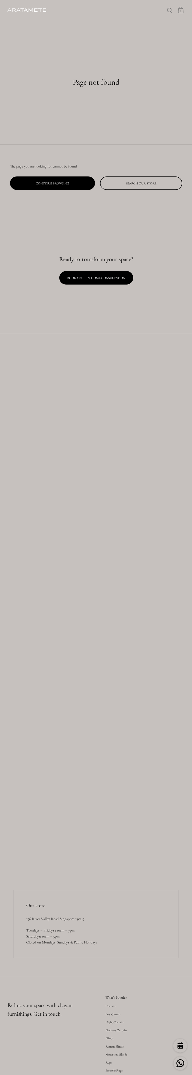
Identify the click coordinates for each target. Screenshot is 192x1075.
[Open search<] (169, 10)
